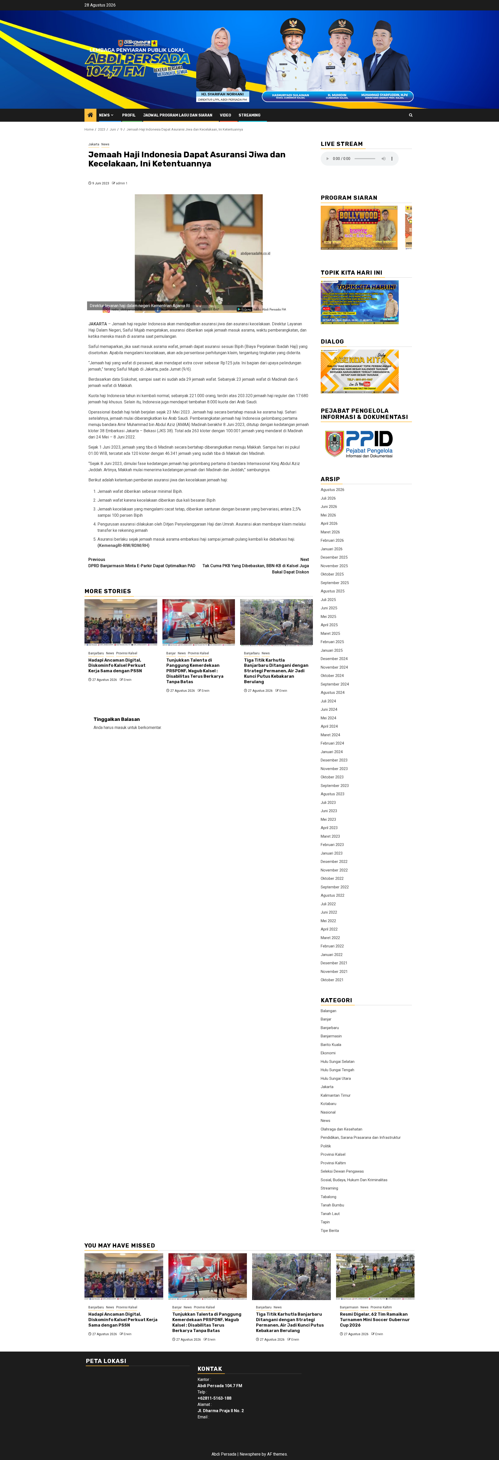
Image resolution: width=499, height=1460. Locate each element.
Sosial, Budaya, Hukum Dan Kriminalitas (354, 1180)
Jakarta (93, 144)
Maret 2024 (330, 735)
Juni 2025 (329, 608)
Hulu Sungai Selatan (337, 1061)
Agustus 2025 (332, 591)
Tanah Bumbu (332, 1205)
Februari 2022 (332, 946)
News (104, 115)
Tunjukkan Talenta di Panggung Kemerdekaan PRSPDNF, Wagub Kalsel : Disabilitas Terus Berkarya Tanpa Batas (195, 671)
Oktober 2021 (332, 980)
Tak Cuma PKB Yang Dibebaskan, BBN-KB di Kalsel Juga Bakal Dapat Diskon (255, 565)
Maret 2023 (330, 836)
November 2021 (334, 971)
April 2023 (329, 827)
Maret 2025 (330, 633)
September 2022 (335, 887)
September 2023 (335, 785)
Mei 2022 (328, 921)
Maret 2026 (330, 532)
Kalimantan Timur (336, 1095)
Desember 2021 (334, 963)
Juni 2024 (329, 709)
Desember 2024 (334, 658)
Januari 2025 (332, 650)
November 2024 (334, 667)
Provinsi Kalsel (126, 653)
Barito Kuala (331, 1044)
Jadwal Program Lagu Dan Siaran (177, 115)
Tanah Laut (330, 1213)
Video (225, 115)
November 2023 (334, 768)
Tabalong (328, 1196)
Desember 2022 (334, 861)
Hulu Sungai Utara (336, 1078)
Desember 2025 (334, 557)
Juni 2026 (329, 506)
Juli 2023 (328, 802)
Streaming (249, 115)
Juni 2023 (329, 811)
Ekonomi (328, 1053)
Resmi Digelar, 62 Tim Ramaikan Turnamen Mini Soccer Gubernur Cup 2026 (375, 1320)
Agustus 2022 (332, 895)
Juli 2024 (328, 701)
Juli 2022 (328, 904)
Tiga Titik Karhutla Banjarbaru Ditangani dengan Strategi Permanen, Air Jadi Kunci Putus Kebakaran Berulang (276, 671)
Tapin (325, 1222)
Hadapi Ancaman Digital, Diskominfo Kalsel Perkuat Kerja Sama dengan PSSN (117, 666)
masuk (121, 727)
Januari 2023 (332, 853)
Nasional (328, 1112)
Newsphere (250, 1454)
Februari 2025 (332, 641)
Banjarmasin (331, 1036)
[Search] (411, 115)
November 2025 (334, 566)
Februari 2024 (332, 743)
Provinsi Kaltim (333, 1163)
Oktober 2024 (332, 675)
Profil (129, 115)
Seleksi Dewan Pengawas (342, 1171)
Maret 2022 (330, 937)
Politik (326, 1146)
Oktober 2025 (332, 574)
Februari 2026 (332, 540)
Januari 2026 (332, 549)
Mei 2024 (328, 718)
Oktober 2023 (332, 777)
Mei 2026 (328, 515)
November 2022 (334, 870)
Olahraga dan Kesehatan (341, 1129)
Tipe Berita (330, 1230)
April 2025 (329, 625)
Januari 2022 (332, 954)
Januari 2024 (332, 752)
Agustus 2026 (332, 489)
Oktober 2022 (332, 878)
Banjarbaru (96, 653)
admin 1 (122, 183)
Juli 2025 (328, 599)
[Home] (90, 115)
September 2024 (335, 684)
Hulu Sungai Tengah (337, 1070)
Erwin (128, 680)
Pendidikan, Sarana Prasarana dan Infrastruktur (361, 1137)
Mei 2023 (328, 819)
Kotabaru (328, 1103)
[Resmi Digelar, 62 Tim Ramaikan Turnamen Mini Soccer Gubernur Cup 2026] (375, 1276)
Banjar (171, 653)
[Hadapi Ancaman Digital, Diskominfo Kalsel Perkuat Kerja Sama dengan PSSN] (120, 622)
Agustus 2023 (332, 794)
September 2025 (335, 582)
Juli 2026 (328, 498)
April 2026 (329, 523)
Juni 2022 (329, 912)
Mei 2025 (328, 616)
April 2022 (329, 929)
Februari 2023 (332, 844)
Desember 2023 (334, 760)
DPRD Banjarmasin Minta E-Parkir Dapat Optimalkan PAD (141, 562)
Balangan (328, 1011)
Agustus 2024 (332, 692)
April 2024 (329, 726)
